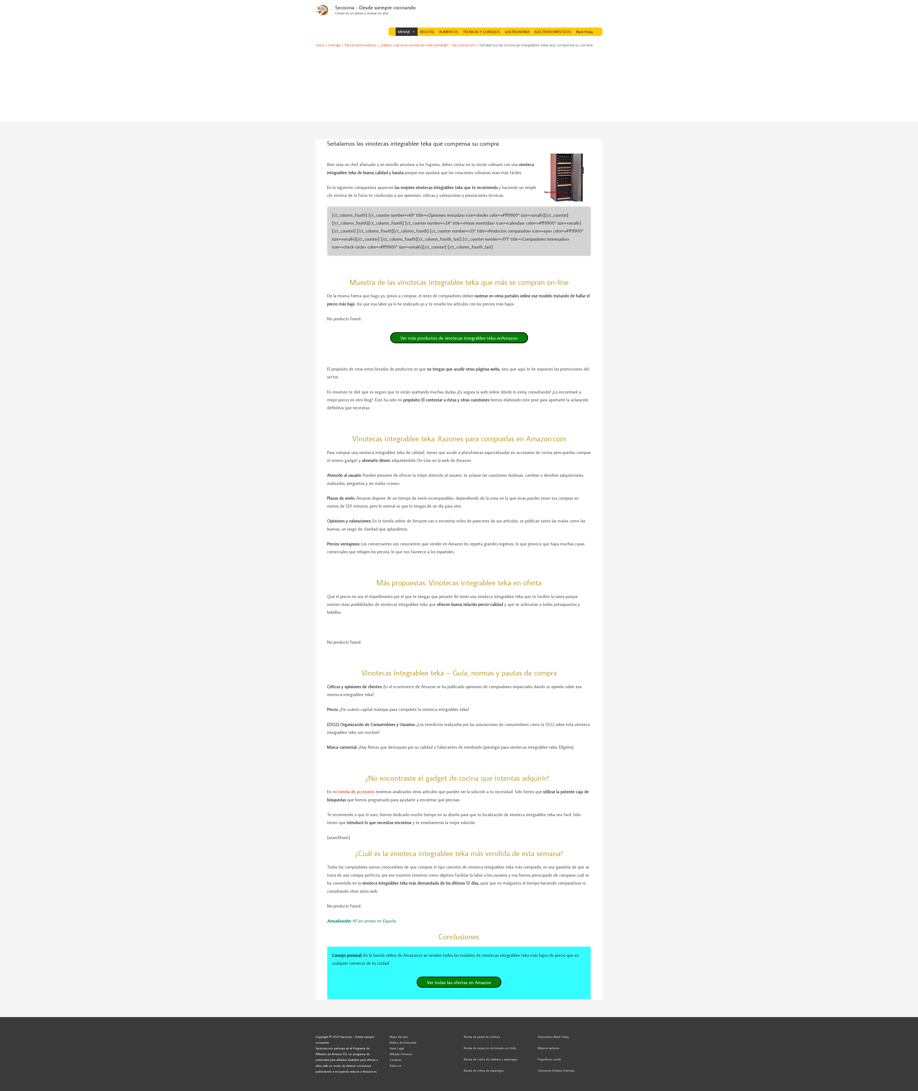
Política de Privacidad (403, 1042)
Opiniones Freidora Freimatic (556, 1070)
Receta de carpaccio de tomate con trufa (490, 1048)
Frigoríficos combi (549, 1059)
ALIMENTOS (448, 31)
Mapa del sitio (399, 1037)
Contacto (395, 1060)
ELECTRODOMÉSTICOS (553, 31)
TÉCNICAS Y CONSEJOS (481, 31)
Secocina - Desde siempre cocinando (375, 7)
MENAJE (404, 31)
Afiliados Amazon (401, 1054)
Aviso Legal (397, 1048)
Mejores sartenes (548, 1048)
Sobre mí (395, 1066)
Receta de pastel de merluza (482, 1037)
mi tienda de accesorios (354, 791)
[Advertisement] (459, 85)
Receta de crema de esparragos (484, 1070)
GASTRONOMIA (517, 31)
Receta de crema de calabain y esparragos (491, 1059)
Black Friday (584, 31)
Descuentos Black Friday (553, 1037)
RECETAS (427, 31)
